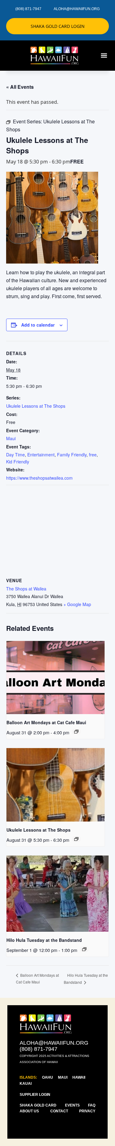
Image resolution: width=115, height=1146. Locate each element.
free (93, 454)
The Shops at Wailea (26, 589)
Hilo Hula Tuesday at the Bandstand (44, 940)
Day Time (15, 454)
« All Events (20, 86)
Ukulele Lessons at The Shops (35, 406)
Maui (11, 438)
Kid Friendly (17, 462)
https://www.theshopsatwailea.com (39, 478)
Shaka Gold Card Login (58, 26)
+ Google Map (77, 604)
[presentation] (55, 677)
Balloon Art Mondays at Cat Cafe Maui (46, 722)
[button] (104, 56)
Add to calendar (38, 325)
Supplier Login (35, 1094)
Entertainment (41, 454)
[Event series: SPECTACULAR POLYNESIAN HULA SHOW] (76, 731)
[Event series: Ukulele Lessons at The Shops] (76, 839)
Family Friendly (71, 454)
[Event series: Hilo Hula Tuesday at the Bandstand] (84, 949)
